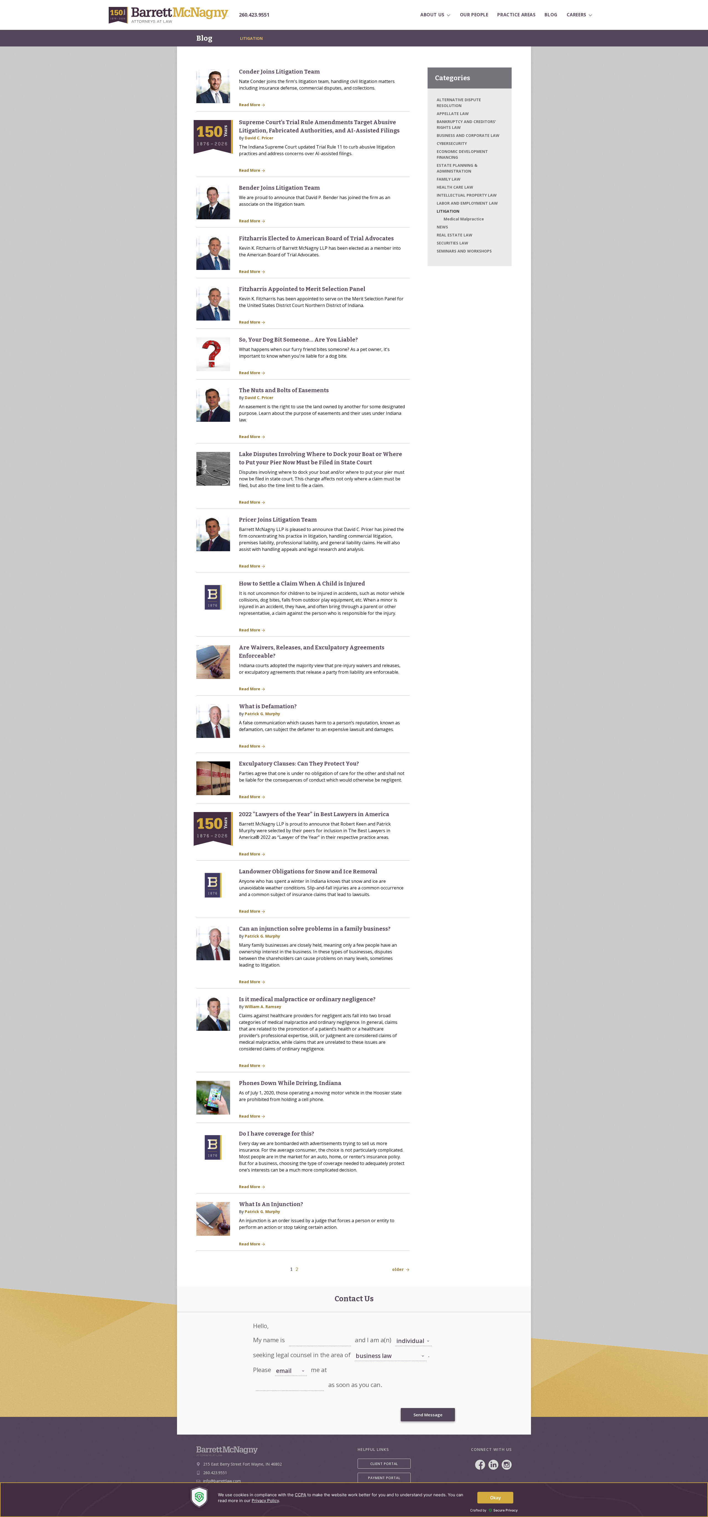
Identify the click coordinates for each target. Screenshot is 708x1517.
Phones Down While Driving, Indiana (290, 1083)
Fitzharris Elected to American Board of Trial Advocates (316, 238)
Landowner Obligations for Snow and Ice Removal (308, 871)
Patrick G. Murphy (262, 713)
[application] (354, 1499)
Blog (204, 38)
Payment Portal (384, 1478)
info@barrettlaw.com (222, 1481)
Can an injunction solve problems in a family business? (315, 928)
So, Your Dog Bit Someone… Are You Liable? (298, 339)
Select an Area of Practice (373, 1349)
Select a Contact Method (287, 1361)
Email (260, 1379)
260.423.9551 (254, 15)
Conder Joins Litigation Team (279, 71)
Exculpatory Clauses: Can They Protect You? (299, 763)
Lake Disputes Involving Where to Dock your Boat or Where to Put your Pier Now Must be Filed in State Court (320, 458)
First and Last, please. (304, 1334)
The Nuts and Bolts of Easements (284, 390)
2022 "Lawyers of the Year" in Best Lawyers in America (314, 814)
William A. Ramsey (263, 1006)
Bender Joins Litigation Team (279, 187)
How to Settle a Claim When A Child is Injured (302, 583)
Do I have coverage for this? (276, 1133)
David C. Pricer (259, 137)
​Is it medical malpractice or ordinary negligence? (307, 999)
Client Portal (384, 1463)
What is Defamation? (268, 706)
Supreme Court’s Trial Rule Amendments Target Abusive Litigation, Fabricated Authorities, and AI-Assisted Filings (319, 126)
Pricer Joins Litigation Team (278, 519)
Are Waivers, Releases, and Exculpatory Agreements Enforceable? (311, 651)
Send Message (427, 1414)
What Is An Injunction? (271, 1204)
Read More (250, 104)
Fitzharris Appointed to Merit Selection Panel (302, 289)
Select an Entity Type (410, 1334)
